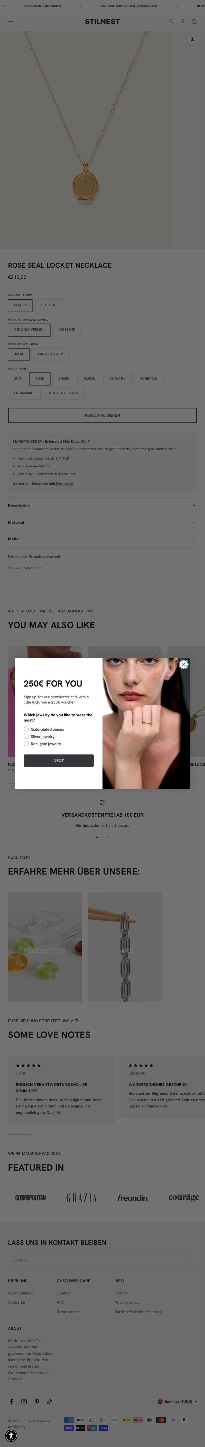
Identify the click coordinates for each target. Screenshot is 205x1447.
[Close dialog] (183, 664)
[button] (11, 1436)
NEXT (59, 760)
